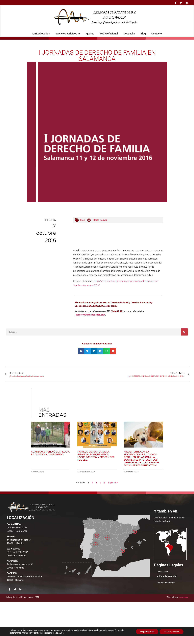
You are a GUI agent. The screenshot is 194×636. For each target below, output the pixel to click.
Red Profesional (109, 33)
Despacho (129, 33)
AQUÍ (61, 633)
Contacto (156, 33)
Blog (143, 33)
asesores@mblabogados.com (90, 314)
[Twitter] (181, 2)
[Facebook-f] (175, 2)
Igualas (90, 33)
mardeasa (183, 597)
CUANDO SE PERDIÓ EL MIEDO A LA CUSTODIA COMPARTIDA (50, 453)
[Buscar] (184, 332)
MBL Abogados (41, 33)
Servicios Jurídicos (66, 33)
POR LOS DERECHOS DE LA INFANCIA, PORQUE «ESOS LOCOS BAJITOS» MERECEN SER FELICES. (96, 455)
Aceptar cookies (147, 631)
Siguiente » (113, 482)
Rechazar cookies (171, 631)
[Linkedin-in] (186, 2)
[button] (81, 351)
